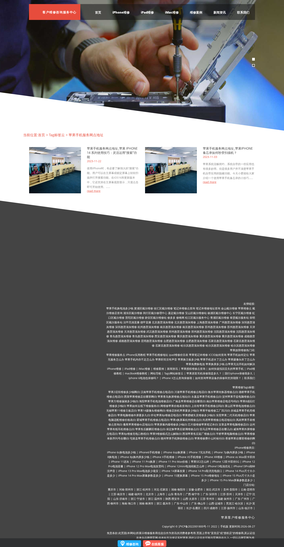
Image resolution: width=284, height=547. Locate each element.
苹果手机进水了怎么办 (213, 359)
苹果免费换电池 (195, 364)
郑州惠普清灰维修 (179, 331)
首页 (98, 12)
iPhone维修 (121, 12)
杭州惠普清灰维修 (148, 327)
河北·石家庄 (161, 489)
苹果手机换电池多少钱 (119, 308)
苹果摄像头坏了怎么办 (241, 359)
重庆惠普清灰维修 (188, 336)
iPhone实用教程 (136, 355)
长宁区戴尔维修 (242, 313)
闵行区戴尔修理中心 (155, 313)
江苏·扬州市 (228, 508)
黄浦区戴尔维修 (143, 308)
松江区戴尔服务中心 (197, 317)
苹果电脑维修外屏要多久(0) (133, 415)
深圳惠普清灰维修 (126, 327)
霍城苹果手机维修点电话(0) (153, 420)
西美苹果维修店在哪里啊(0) (140, 396)
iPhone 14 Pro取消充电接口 (205, 471)
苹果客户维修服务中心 (238, 517)
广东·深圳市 (210, 494)
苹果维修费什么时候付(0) (209, 438)
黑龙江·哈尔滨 (234, 503)
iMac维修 (172, 12)
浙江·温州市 (155, 499)
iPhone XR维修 (213, 457)
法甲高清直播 (131, 322)
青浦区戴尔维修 (219, 317)
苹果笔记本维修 (198, 355)
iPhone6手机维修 (149, 452)
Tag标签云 (57, 135)
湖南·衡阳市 (178, 489)
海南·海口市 (129, 503)
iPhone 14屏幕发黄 (173, 471)
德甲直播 (145, 322)
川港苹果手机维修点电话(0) (190, 392)
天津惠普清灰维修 (135, 331)
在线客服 (157, 544)
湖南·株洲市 (146, 503)
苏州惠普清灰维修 (215, 327)
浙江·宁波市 (138, 499)
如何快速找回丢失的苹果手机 (226, 369)
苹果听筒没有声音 (166, 359)
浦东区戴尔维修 (132, 313)
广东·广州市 (242, 499)
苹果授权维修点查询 (193, 369)
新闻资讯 (219, 12)
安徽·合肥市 (196, 489)
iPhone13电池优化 (218, 466)
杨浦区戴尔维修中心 (219, 313)
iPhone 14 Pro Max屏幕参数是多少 (139, 475)
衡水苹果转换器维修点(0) (223, 392)
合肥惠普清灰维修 (174, 341)
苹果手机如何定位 (238, 355)
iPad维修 (147, 12)
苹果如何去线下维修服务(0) (143, 406)
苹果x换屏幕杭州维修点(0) (186, 420)
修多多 (171, 317)
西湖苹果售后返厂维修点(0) (198, 434)
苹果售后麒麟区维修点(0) (150, 429)
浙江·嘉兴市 (163, 503)
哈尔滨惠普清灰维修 (192, 345)
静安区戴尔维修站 (156, 317)
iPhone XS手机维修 (189, 457)
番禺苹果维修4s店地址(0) (138, 424)
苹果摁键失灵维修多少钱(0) (198, 415)
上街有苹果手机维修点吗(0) (207, 406)
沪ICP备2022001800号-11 (194, 526)
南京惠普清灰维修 (171, 327)
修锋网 (180, 317)
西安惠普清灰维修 (165, 336)
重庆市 (112, 489)
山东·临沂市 (245, 508)
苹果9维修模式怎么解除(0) (166, 434)
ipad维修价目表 (178, 355)
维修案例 (196, 12)
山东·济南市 (120, 499)
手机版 (224, 526)
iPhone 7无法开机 (200, 452)
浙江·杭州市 (143, 489)
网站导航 (155, 373)
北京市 (150, 494)
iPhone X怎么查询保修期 (177, 378)
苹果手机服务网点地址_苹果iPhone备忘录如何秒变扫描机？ (228, 150)
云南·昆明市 (248, 489)
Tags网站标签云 (173, 373)
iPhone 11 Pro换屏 (143, 461)
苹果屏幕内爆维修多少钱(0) (170, 424)
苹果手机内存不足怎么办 (140, 359)
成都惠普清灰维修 (129, 341)
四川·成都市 (211, 508)
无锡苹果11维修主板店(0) (121, 410)
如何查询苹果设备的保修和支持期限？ (218, 378)
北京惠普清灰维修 (162, 322)
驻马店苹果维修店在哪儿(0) (216, 429)
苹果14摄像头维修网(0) (151, 410)
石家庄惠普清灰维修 (220, 341)
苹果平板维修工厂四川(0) (215, 410)
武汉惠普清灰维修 (157, 331)
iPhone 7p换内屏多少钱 (228, 452)
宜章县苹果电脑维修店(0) (234, 424)
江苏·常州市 (207, 499)
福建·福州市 (135, 494)
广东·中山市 (181, 503)
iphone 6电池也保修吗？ (143, 378)
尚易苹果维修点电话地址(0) (218, 420)
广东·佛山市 (198, 503)
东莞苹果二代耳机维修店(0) (232, 415)
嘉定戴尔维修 (176, 313)
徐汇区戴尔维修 (163, 308)
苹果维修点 (245, 308)
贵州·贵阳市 (230, 489)
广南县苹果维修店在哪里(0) (189, 401)
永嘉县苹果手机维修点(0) (206, 396)
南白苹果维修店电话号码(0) (222, 401)
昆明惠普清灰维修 (152, 341)
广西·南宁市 (192, 494)
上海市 (161, 494)
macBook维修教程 (136, 373)
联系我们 (243, 12)
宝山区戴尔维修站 (196, 313)
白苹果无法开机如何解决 (240, 364)
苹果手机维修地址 (157, 355)
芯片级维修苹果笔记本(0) (203, 424)
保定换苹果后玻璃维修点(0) (182, 429)
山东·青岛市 (175, 494)
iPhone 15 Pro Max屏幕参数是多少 (231, 480)
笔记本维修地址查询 (208, 308)
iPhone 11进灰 (120, 461)
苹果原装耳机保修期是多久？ (204, 373)
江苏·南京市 (118, 494)
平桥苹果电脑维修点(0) (229, 434)
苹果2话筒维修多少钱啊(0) (124, 392)
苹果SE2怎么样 (200, 461)
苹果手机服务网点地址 (86, 135)
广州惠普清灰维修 (230, 322)
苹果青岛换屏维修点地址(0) (174, 396)
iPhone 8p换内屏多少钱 (134, 457)
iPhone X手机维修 (163, 457)
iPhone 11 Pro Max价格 (173, 461)
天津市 (239, 494)
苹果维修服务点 (115, 355)
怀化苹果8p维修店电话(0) (166, 415)
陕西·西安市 (172, 499)
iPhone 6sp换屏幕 (174, 452)
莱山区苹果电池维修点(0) (240, 406)
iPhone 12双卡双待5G (225, 461)
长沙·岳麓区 (193, 508)
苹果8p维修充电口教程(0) (133, 434)
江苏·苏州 (226, 494)
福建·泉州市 (225, 499)
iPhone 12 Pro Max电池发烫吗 (145, 466)
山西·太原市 (190, 499)
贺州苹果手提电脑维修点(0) (238, 396)
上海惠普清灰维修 (207, 322)
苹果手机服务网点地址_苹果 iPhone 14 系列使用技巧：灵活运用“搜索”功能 (112, 152)
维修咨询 (132, 544)
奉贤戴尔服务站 (239, 317)
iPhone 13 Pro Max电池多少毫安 (138, 471)
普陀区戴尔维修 (134, 317)
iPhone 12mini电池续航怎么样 (185, 466)
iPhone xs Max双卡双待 (240, 457)
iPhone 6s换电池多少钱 (121, 452)
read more (93, 191)
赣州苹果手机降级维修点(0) (177, 438)
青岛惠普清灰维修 (120, 336)
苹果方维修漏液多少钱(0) (123, 401)
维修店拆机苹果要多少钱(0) (182, 410)
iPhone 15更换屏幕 (176, 475)
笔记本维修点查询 (184, 308)
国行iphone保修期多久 (239, 373)
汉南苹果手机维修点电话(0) (157, 392)
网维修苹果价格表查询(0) (175, 406)
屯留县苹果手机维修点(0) (145, 438)
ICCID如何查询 (217, 355)
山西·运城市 (216, 503)
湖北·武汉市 (213, 489)
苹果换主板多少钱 (188, 359)
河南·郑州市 (126, 489)
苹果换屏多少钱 (215, 364)
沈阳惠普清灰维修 (224, 331)
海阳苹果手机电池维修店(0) (155, 401)
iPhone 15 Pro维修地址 (205, 475)
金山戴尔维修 (229, 308)
